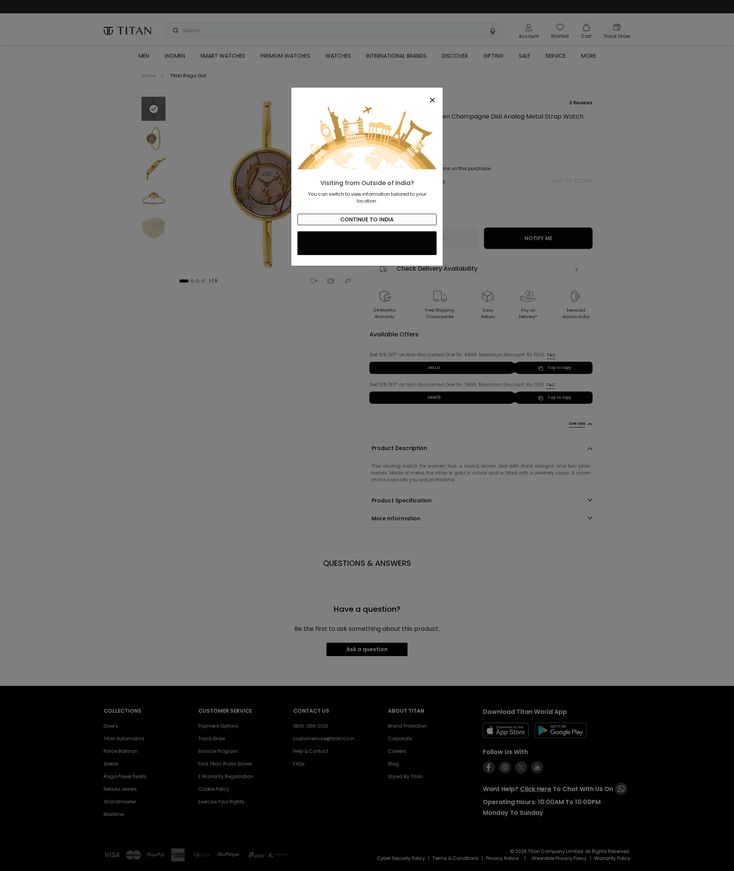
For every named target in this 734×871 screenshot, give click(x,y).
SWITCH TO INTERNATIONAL (367, 243)
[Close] (367, 96)
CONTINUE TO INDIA (367, 219)
